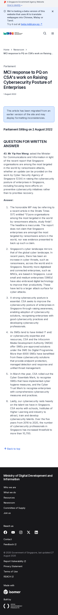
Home (6, 49)
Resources (9, 497)
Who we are (10, 487)
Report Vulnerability (13, 561)
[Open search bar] (44, 33)
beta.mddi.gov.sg (30, 24)
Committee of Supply (14, 508)
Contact (8, 539)
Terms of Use (11, 571)
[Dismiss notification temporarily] (52, 11)
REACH (7, 576)
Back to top (13, 448)
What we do (10, 492)
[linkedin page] (36, 532)
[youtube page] (13, 532)
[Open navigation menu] (52, 33)
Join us (7, 513)
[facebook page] (5, 532)
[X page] (28, 532)
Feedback (9, 544)
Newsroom (19, 49)
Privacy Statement (13, 566)
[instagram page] (21, 532)
